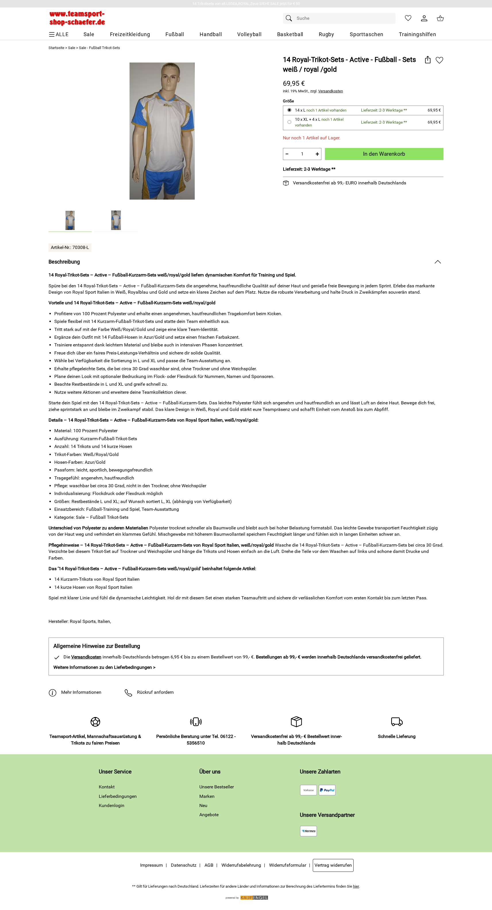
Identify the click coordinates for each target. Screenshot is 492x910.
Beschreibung (64, 262)
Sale (71, 48)
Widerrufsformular (287, 865)
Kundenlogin (111, 805)
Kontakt (107, 787)
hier (356, 886)
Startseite (56, 48)
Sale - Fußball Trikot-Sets (99, 48)
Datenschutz (183, 865)
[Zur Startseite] (77, 18)
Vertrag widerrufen (333, 865)
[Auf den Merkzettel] (439, 60)
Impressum (151, 865)
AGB (208, 865)
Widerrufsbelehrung (241, 865)
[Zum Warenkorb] (440, 18)
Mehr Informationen (81, 692)
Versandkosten (330, 91)
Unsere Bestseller (216, 787)
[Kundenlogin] (424, 18)
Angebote (209, 814)
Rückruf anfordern (155, 692)
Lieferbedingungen (118, 796)
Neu (203, 805)
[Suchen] (290, 18)
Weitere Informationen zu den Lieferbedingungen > (104, 667)
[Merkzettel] (408, 18)
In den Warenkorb (384, 154)
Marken (207, 796)
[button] (428, 60)
